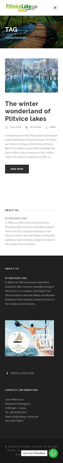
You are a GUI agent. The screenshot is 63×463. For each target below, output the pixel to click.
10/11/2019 (15, 127)
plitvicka (35, 127)
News (53, 127)
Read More (17, 169)
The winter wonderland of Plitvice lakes (27, 111)
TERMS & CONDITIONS (22, 373)
